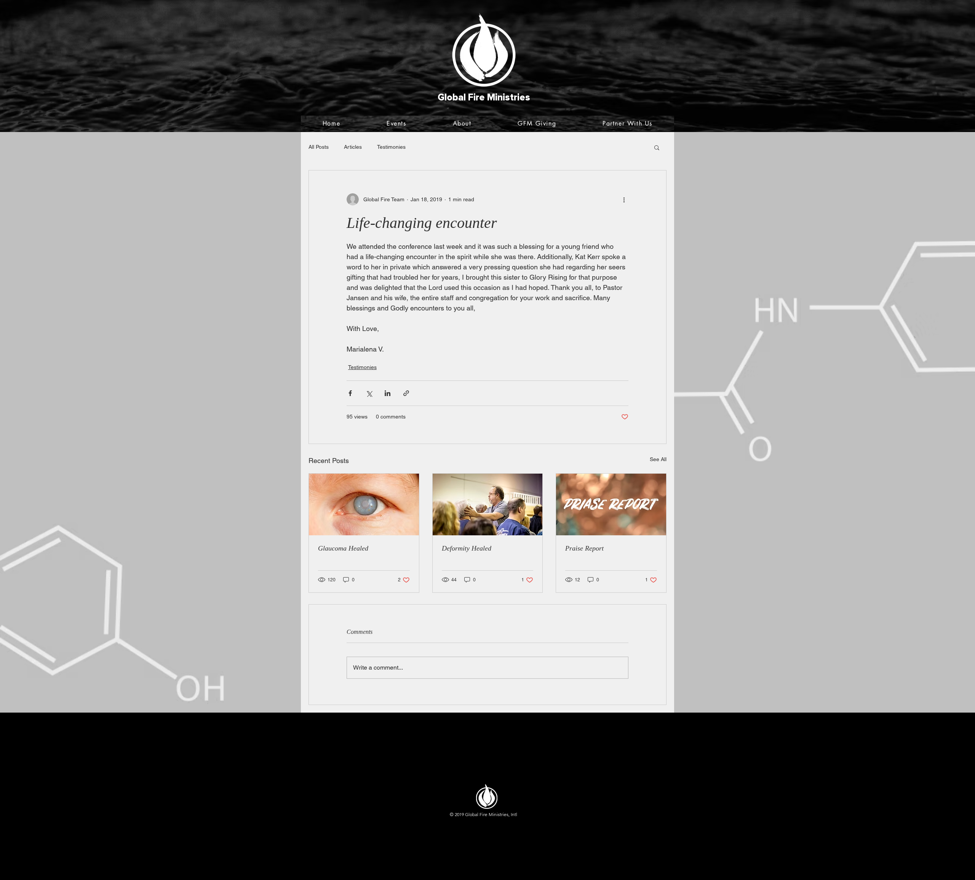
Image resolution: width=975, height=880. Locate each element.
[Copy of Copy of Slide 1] (487, 113)
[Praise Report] (611, 504)
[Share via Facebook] (350, 393)
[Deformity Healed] (488, 504)
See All (658, 459)
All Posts (318, 147)
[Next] (932, 66)
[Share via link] (406, 393)
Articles (353, 147)
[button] (656, 147)
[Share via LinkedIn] (387, 393)
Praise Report (584, 548)
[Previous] (43, 66)
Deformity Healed (466, 548)
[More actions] (623, 199)
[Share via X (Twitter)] (368, 393)
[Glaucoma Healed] (364, 504)
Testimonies (391, 147)
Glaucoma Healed (343, 548)
